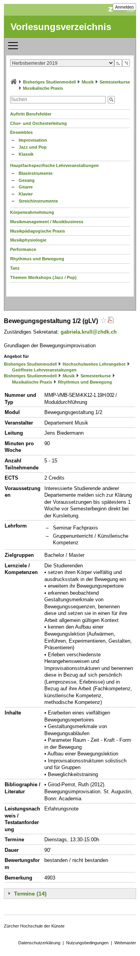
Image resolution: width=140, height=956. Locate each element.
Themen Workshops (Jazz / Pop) (43, 277)
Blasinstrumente (35, 173)
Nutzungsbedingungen (87, 942)
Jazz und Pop (33, 147)
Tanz (15, 268)
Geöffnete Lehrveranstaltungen (44, 370)
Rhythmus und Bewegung (37, 258)
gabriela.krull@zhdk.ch (89, 332)
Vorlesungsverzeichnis (60, 26)
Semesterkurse (115, 82)
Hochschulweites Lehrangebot (94, 364)
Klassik (26, 154)
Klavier (26, 194)
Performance (23, 249)
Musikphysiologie (28, 240)
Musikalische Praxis (43, 88)
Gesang (27, 180)
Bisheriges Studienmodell (49, 82)
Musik (88, 82)
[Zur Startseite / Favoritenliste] (13, 82)
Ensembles (21, 132)
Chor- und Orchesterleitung (38, 123)
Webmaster (125, 942)
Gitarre (26, 187)
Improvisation (33, 140)
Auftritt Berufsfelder (30, 114)
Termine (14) (30, 893)
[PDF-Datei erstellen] (110, 321)
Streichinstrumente (38, 201)
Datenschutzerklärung (39, 942)
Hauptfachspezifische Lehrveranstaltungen (54, 165)
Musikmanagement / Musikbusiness (46, 221)
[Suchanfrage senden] (111, 99)
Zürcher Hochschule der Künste (34, 926)
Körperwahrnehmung (32, 212)
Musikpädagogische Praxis (37, 231)
